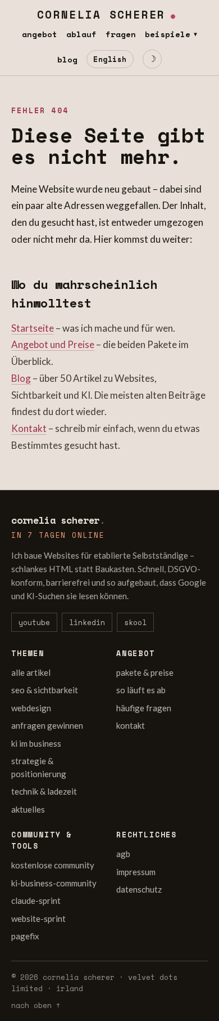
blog (67, 59)
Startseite (32, 328)
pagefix (25, 936)
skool (135, 622)
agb (123, 854)
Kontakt (29, 428)
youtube (34, 622)
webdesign (31, 708)
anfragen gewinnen (47, 725)
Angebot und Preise (52, 344)
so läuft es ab (141, 690)
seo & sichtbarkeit (44, 690)
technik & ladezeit (44, 791)
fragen (121, 34)
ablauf (81, 34)
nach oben (36, 1005)
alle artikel (31, 672)
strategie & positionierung (38, 767)
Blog (21, 378)
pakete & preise (145, 672)
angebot (39, 34)
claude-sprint (36, 900)
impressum (136, 872)
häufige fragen (143, 708)
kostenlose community (52, 865)
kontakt (130, 725)
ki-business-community (54, 883)
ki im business (36, 743)
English (110, 59)
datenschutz (139, 889)
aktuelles (28, 809)
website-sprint (38, 918)
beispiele (171, 34)
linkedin (87, 622)
